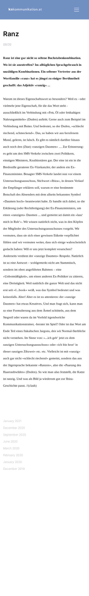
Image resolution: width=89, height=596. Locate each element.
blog (44, 530)
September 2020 (14, 434)
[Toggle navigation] (76, 10)
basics (44, 551)
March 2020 (11, 448)
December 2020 (14, 427)
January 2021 (12, 421)
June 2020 (10, 441)
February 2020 (13, 455)
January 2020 (12, 462)
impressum (44, 571)
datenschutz (44, 561)
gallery (44, 540)
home (44, 520)
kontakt (65, 505)
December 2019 (14, 468)
